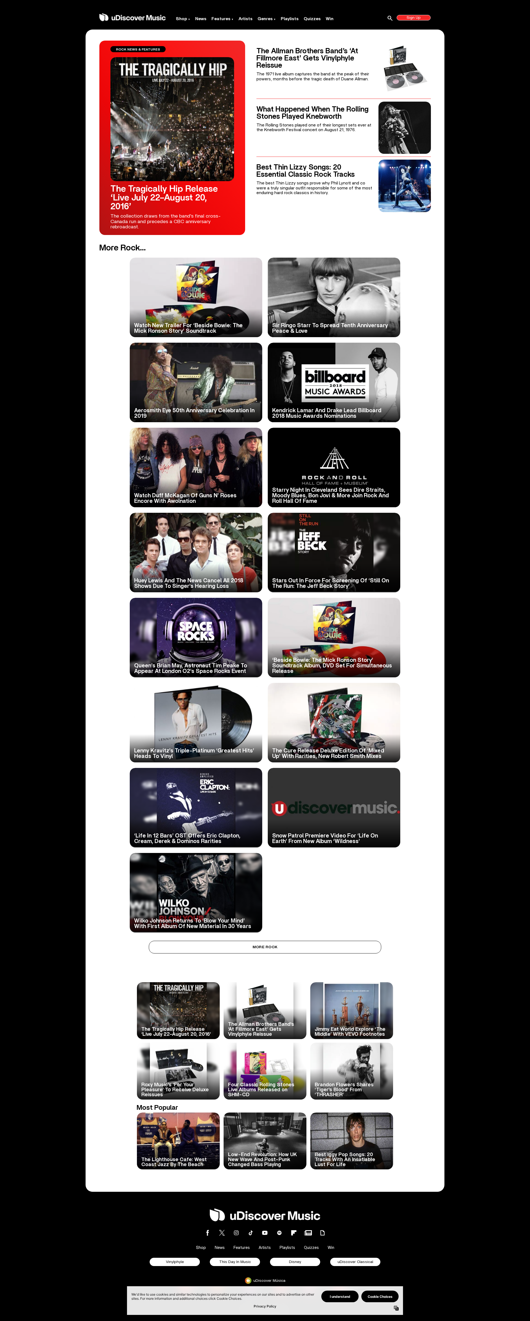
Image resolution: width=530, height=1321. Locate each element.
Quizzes (312, 19)
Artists (246, 19)
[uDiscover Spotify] (279, 1233)
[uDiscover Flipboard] (294, 1233)
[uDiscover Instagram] (236, 1233)
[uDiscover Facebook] (207, 1233)
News (200, 19)
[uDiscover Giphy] (322, 1233)
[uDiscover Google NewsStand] (308, 1233)
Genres (265, 19)
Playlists (290, 19)
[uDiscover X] (222, 1233)
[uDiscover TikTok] (251, 1233)
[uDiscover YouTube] (265, 1233)
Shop (181, 19)
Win (329, 19)
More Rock (265, 947)
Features (220, 19)
